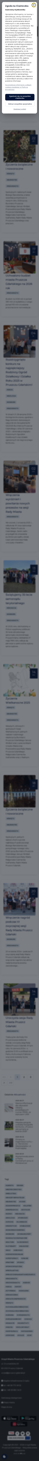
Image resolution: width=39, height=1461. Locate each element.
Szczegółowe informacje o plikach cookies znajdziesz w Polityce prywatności (18, 87)
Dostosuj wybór (20, 109)
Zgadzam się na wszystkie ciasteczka (20, 97)
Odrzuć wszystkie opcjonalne (20, 104)
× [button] (33, 5)
